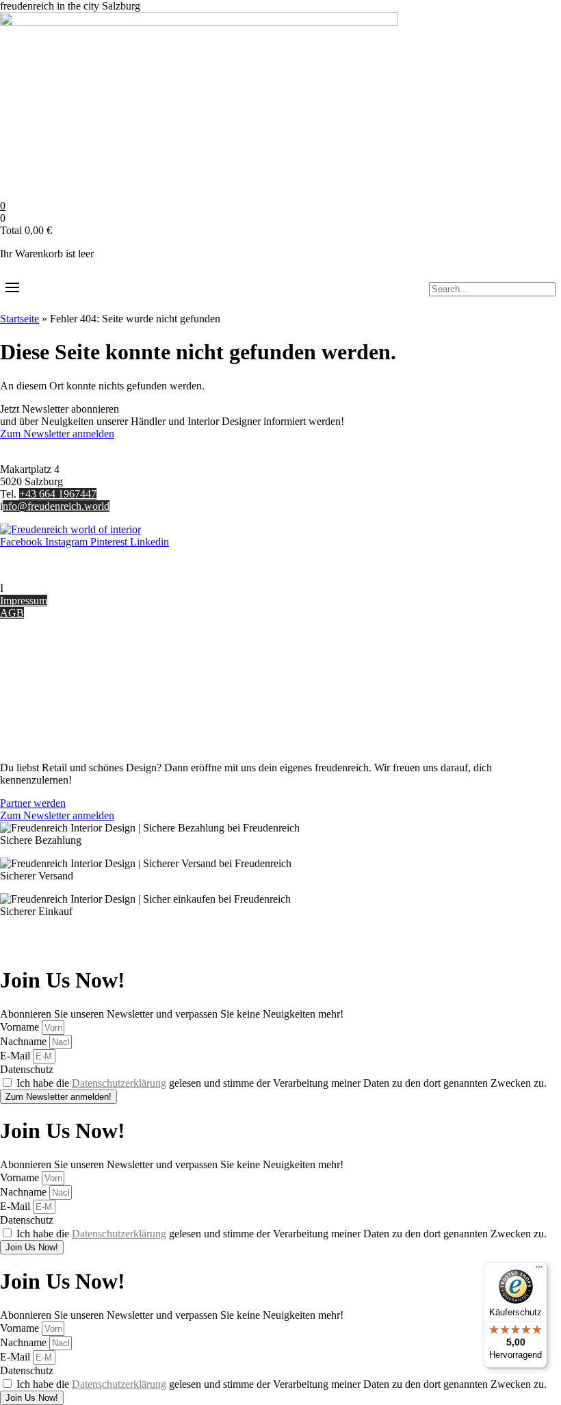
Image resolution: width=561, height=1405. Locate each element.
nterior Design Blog (46, 588)
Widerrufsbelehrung (43, 696)
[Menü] (539, 1270)
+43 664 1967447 (57, 494)
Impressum (23, 600)
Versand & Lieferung (45, 672)
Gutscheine (24, 659)
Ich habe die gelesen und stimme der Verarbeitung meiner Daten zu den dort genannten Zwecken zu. (281, 1083)
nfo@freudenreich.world (56, 506)
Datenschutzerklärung (119, 1083)
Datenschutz (26, 721)
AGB (12, 613)
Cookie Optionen (37, 708)
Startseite (19, 318)
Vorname (21, 1027)
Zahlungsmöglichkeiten (50, 684)
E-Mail (16, 1055)
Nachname (24, 1041)
